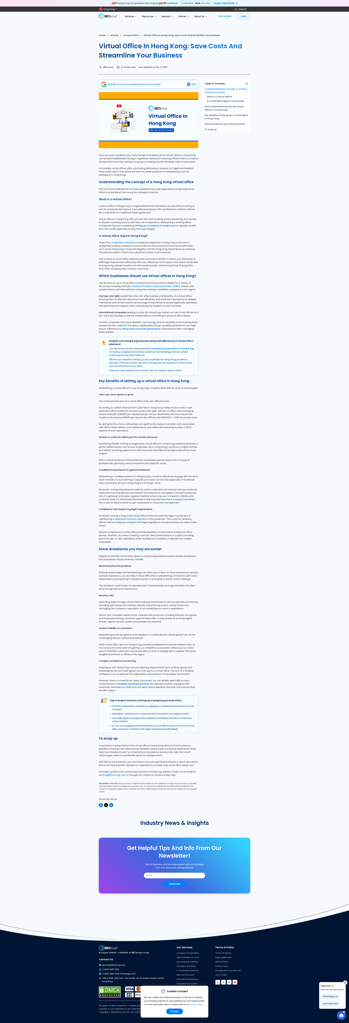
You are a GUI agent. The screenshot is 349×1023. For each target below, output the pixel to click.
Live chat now (330, 1004)
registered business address (130, 519)
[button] (109, 9)
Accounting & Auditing (187, 962)
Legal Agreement (223, 957)
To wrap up (211, 129)
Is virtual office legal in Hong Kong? (225, 101)
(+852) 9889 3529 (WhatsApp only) (119, 974)
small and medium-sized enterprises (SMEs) (155, 286)
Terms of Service (223, 953)
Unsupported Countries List (228, 971)
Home (102, 35)
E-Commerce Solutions (187, 971)
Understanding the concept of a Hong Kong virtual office (226, 90)
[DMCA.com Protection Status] (110, 991)
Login (243, 16)
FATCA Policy (221, 975)
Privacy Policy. (196, 1005)
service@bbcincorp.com (112, 775)
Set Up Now (225, 16)
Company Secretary (186, 966)
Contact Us (106, 959)
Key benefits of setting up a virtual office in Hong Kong (226, 117)
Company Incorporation (188, 953)
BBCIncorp (108, 67)
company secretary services (132, 683)
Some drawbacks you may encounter (225, 124)
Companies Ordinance (122, 242)
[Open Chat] (341, 1015)
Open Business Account (188, 957)
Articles (114, 35)
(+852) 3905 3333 (110, 969)
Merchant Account (185, 975)
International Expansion (187, 979)
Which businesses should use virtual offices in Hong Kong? (224, 108)
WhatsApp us (330, 996)
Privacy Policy (221, 966)
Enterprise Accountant (187, 984)
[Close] (345, 982)
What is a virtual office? (219, 97)
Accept (175, 1011)
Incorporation (131, 35)
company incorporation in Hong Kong (172, 348)
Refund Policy (221, 962)
